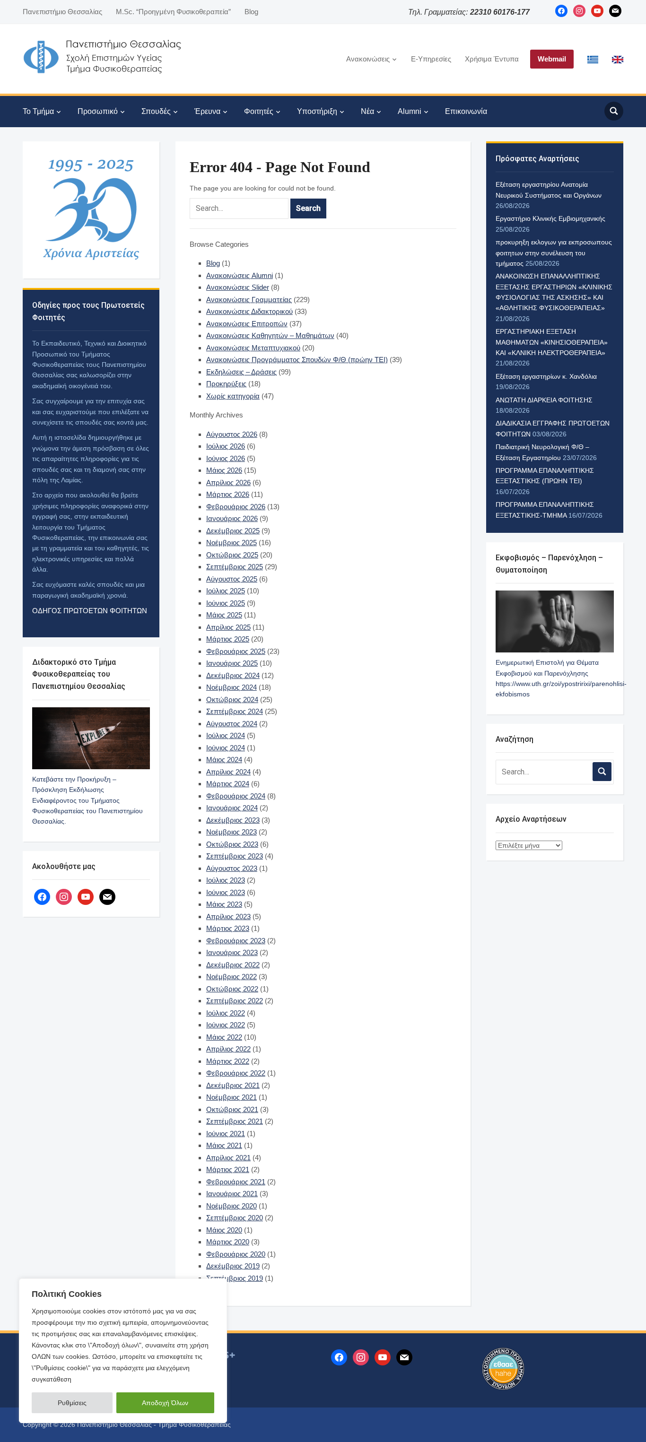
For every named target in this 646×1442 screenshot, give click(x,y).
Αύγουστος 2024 (231, 724)
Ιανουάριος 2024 (232, 808)
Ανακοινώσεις (368, 59)
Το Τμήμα (38, 111)
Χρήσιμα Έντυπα (492, 59)
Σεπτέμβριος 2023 (234, 856)
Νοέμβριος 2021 (231, 1097)
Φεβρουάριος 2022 (235, 1073)
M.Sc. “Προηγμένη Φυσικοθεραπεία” (173, 12)
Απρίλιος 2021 (228, 1158)
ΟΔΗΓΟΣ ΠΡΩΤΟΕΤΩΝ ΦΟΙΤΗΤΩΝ (89, 611)
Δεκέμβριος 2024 (233, 675)
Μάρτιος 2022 (227, 1061)
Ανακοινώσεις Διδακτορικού (249, 311)
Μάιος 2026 (224, 470)
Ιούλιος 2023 (225, 880)
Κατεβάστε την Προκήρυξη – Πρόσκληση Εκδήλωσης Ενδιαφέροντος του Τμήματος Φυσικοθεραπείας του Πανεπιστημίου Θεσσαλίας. (87, 800)
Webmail (552, 59)
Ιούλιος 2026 (225, 446)
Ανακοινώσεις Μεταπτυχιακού (253, 348)
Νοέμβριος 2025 (231, 543)
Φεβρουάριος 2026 (235, 507)
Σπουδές (156, 111)
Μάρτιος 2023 (227, 928)
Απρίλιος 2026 (228, 482)
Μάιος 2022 (224, 1037)
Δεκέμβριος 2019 (233, 1266)
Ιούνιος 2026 (225, 458)
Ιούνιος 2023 (225, 892)
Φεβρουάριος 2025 (235, 651)
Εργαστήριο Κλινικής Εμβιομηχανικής (550, 218)
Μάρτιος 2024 (227, 784)
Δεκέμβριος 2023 (233, 820)
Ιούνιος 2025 (225, 603)
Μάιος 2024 (224, 760)
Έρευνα (207, 111)
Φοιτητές (258, 111)
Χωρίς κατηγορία (233, 396)
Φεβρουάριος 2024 (235, 796)
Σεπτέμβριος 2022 (234, 1001)
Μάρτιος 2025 (227, 639)
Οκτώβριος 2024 (232, 699)
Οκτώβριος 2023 (232, 844)
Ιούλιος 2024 (225, 735)
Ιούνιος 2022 (225, 1025)
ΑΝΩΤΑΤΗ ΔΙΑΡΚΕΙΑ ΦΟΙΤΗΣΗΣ (544, 400)
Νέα (367, 111)
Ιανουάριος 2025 (232, 663)
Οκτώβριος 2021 (232, 1109)
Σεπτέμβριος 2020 (234, 1218)
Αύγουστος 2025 (231, 579)
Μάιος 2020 (224, 1230)
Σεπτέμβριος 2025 (234, 567)
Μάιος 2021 (224, 1145)
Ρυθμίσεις (72, 1403)
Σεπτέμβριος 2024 (234, 711)
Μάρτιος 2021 (227, 1169)
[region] (123, 1350)
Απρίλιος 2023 (228, 916)
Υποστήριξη (317, 111)
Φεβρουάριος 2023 (235, 941)
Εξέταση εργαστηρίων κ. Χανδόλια (546, 376)
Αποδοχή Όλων (165, 1403)
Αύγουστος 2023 (231, 868)
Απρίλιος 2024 (228, 772)
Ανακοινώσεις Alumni (239, 275)
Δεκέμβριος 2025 (233, 531)
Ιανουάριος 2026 (232, 518)
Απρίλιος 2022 (228, 1049)
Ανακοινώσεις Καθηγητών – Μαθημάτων (270, 335)
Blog (251, 12)
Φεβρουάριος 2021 (235, 1182)
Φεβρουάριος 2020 (235, 1254)
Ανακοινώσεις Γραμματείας (249, 299)
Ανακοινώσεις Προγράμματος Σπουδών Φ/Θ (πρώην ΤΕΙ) (297, 360)
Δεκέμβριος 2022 (233, 965)
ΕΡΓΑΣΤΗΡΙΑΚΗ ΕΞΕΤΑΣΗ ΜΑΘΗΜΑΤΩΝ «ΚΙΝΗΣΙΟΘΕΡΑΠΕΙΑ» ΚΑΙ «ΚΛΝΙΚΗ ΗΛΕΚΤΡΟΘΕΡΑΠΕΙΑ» (552, 342)
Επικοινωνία (466, 111)
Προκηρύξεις (226, 384)
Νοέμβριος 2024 (231, 687)
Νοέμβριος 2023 (231, 832)
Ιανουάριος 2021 (232, 1194)
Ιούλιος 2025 (225, 591)
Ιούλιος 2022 (225, 1013)
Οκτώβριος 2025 (232, 555)
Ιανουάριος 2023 (232, 952)
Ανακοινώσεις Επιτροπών (247, 324)
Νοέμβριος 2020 (231, 1206)
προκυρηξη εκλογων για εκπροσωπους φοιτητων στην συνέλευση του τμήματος (554, 252)
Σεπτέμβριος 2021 (234, 1121)
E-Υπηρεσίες (431, 59)
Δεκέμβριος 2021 (233, 1085)
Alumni (409, 111)
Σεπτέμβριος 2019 (234, 1278)
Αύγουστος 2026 (231, 434)
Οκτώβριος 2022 (232, 989)
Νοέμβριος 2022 (231, 977)
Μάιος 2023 (224, 904)
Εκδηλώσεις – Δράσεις (241, 372)
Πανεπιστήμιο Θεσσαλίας (62, 12)
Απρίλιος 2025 (228, 627)
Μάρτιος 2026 (227, 494)
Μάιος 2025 (224, 615)
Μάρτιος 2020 (227, 1242)
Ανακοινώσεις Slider (237, 287)
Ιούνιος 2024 (225, 748)
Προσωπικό (98, 111)
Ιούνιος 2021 (225, 1133)
